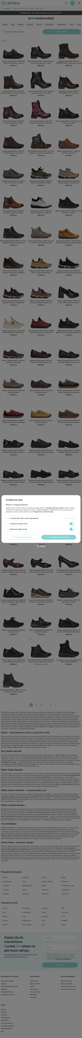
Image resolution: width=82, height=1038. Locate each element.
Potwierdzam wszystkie (59, 537)
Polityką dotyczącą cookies (55, 508)
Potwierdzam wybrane (22, 537)
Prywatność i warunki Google (43, 512)
